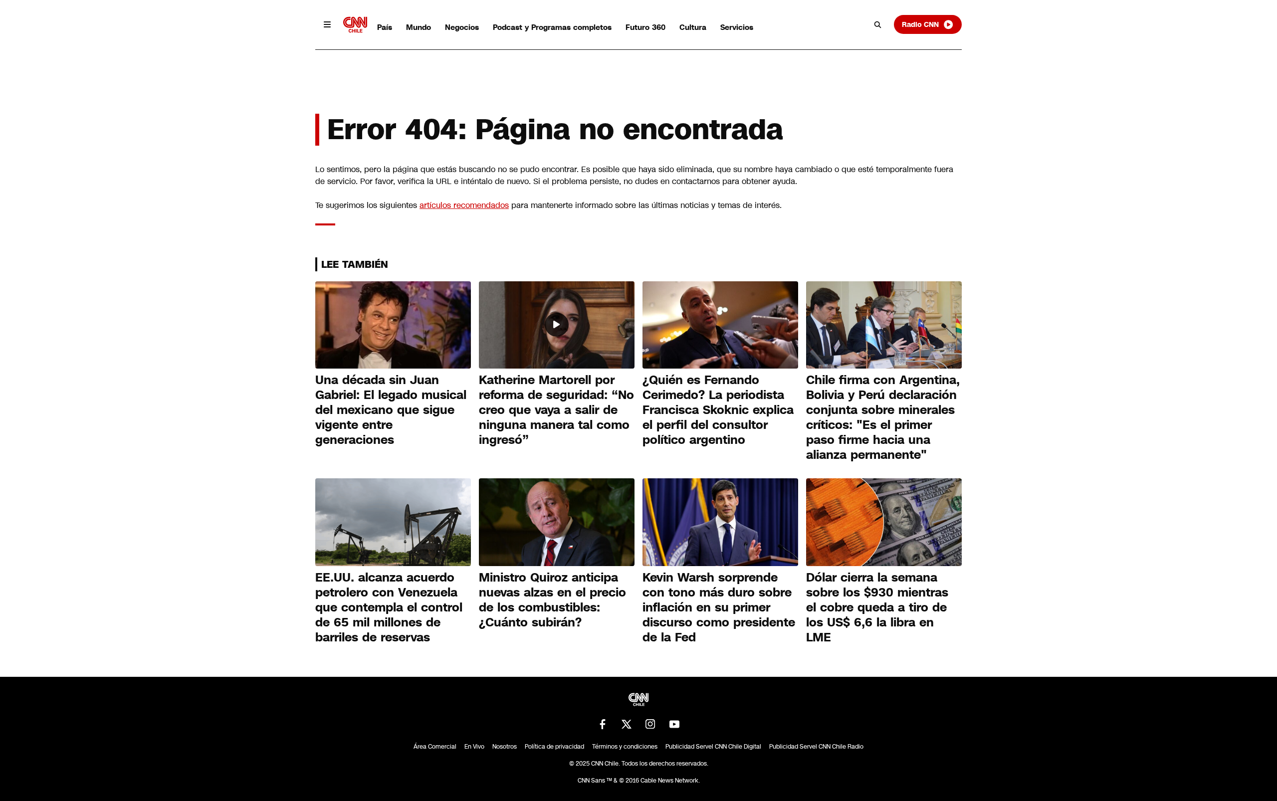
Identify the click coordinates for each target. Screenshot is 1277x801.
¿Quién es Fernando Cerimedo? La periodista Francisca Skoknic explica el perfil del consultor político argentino (718, 410)
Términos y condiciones (624, 747)
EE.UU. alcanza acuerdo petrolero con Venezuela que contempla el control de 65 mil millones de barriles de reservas (388, 607)
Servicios (736, 27)
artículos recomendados (464, 205)
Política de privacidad (554, 747)
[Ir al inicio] (355, 24)
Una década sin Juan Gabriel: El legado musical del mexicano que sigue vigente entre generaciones (390, 410)
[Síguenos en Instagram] (650, 724)
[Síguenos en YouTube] (674, 724)
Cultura (692, 27)
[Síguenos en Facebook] (603, 724)
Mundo (418, 27)
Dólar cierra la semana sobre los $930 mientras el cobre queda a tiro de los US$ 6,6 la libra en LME (877, 607)
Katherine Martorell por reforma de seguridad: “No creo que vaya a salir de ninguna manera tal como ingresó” (556, 410)
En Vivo (474, 747)
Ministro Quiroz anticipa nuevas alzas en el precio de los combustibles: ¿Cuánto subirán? (552, 600)
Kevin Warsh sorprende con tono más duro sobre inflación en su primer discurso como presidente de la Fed (718, 607)
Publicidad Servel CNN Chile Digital (713, 747)
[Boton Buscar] (878, 24)
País (384, 27)
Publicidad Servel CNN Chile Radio (816, 747)
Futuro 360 (645, 27)
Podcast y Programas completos (552, 27)
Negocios (462, 27)
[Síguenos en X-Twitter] (627, 724)
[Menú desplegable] (327, 24)
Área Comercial (435, 747)
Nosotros (504, 747)
